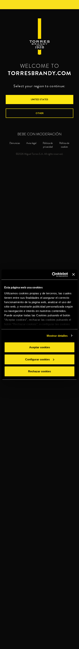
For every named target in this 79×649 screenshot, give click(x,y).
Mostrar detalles (57, 335)
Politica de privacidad (48, 145)
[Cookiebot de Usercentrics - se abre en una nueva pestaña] (52, 274)
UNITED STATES (39, 99)
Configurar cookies (37, 359)
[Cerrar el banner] (73, 274)
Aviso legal (31, 143)
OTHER (40, 113)
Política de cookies (64, 145)
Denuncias (15, 143)
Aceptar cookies (39, 347)
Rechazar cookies (39, 371)
